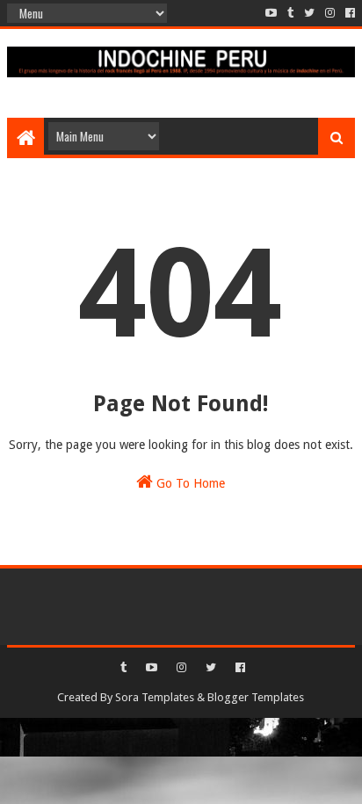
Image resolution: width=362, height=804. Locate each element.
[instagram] (330, 13)
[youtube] (271, 13)
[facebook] (348, 13)
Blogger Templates (255, 697)
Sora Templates (154, 697)
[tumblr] (290, 13)
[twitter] (309, 13)
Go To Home (189, 483)
